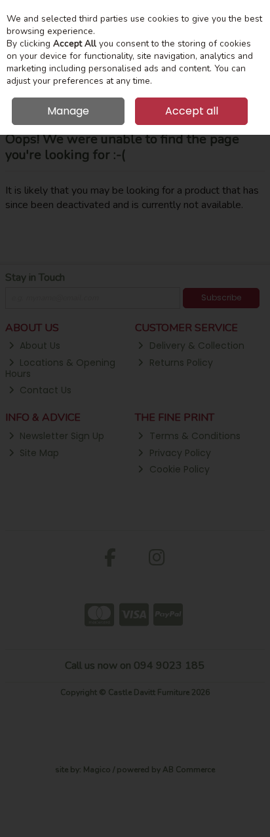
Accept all (191, 110)
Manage (68, 110)
